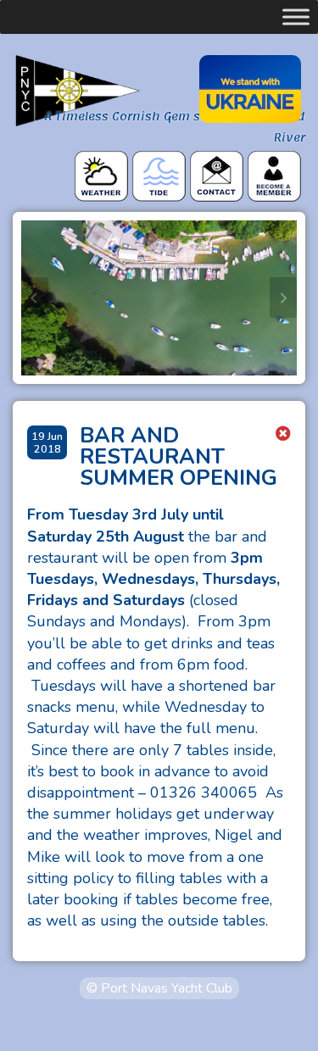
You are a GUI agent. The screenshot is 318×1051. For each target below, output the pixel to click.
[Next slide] (283, 297)
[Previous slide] (34, 297)
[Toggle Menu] (296, 17)
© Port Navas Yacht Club (159, 988)
